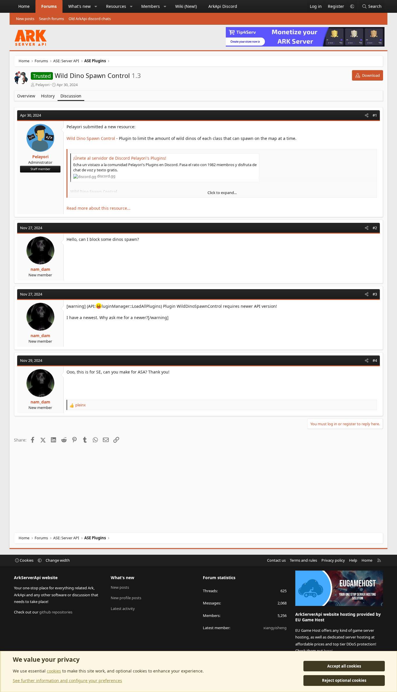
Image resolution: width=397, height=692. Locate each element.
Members (150, 6)
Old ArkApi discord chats (90, 18)
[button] (96, 6)
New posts (25, 18)
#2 (375, 227)
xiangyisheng (275, 627)
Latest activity (123, 608)
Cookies (26, 560)
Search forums (51, 18)
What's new (79, 6)
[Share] (367, 115)
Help (353, 560)
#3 (375, 294)
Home (24, 6)
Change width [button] (58, 560)
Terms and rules (303, 560)
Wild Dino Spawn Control (91, 138)
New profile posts (126, 597)
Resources (116, 6)
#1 (375, 115)
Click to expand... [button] (222, 192)
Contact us (276, 560)
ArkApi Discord (222, 6)
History (48, 96)
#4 (375, 360)
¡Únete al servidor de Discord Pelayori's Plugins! (119, 158)
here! (328, 650)
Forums (49, 6)
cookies (54, 671)
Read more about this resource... (98, 208)
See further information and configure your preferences (67, 680)
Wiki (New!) (186, 6)
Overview (26, 96)
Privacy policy (333, 560)
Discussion (70, 96)
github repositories (55, 612)
